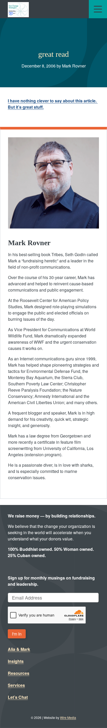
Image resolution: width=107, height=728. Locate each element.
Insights (16, 661)
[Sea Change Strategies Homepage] (18, 9)
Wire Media (68, 717)
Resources (18, 673)
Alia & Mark (19, 649)
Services (16, 685)
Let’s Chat (18, 697)
